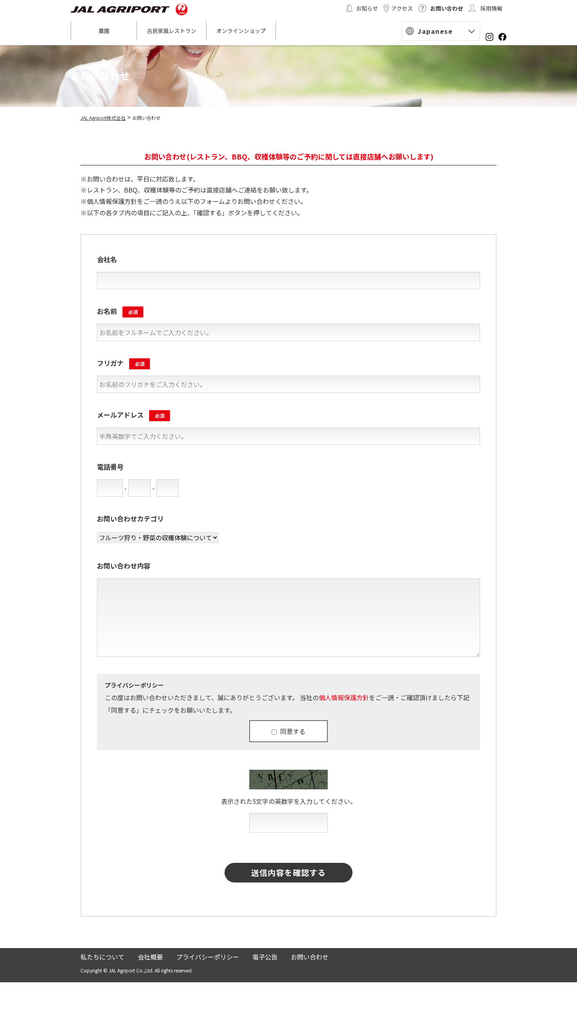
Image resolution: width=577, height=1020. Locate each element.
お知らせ (367, 8)
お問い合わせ (446, 8)
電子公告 (265, 956)
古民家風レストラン (171, 31)
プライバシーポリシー (207, 956)
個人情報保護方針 (344, 697)
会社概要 (150, 956)
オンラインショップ (241, 31)
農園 (104, 31)
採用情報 (491, 8)
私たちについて (102, 956)
